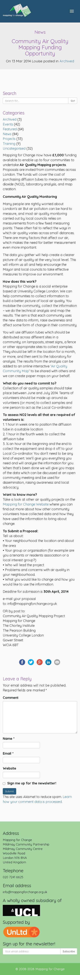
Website (9, 768)
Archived (67, 61)
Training (9, 143)
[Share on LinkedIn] (48, 662)
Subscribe (69, 951)
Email (8, 753)
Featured (10, 129)
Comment (10, 697)
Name (9, 738)
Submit (9, 791)
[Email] (57, 662)
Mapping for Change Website (26, 504)
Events (8, 124)
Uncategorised (14, 148)
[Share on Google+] (40, 662)
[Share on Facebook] (22, 662)
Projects (9, 139)
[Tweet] (31, 662)
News (7, 134)
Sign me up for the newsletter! (31, 783)
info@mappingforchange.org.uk (25, 892)
